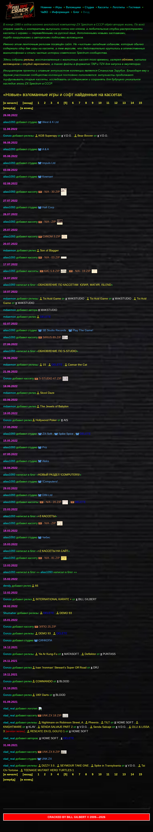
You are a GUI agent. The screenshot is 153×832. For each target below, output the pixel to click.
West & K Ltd (50, 122)
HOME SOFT (125, 722)
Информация (60, 12)
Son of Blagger (49, 250)
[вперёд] (9, 108)
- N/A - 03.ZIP (51, 257)
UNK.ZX (47, 758)
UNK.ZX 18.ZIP (51, 715)
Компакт (47, 176)
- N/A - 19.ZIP (81, 271)
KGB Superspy (47, 135)
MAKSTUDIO (76, 298)
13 (124, 102)
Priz (44, 447)
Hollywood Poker (46, 420)
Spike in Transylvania (107, 765)
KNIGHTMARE (12, 726)
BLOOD (64, 681)
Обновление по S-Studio (57, 351)
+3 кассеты (46, 516)
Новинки (46, 7)
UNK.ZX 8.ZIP (51, 751)
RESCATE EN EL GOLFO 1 (47, 731)
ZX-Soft (47, 433)
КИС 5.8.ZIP (52, 271)
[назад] (28, 102)
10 (100, 102)
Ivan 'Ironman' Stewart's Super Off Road (61, 667)
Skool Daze (47, 392)
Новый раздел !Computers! (59, 474)
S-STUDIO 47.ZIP (50, 378)
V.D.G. (68, 135)
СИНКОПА (45, 640)
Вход (86, 12)
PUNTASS (109, 653)
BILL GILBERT (87, 599)
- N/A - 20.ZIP (52, 502)
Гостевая (134, 7)
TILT (107, 722)
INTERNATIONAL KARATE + (54, 599)
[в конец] (26, 108)
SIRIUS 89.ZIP (52, 337)
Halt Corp (48, 207)
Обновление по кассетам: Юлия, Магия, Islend (74, 284)
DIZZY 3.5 (48, 765)
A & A (45, 149)
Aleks (45, 461)
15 (140, 102)
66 (36, 585)
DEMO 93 (66, 613)
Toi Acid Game (52, 298)
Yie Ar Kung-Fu (47, 653)
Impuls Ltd (48, 163)
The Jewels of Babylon (54, 406)
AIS (66, 420)
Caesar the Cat (77, 364)
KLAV (31, 726)
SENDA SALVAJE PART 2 (57, 726)
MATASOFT (71, 653)
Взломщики (73, 7)
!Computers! (50, 481)
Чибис (46, 537)
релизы (29, 59)
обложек (127, 59)
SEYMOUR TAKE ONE (74, 765)
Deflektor (90, 653)
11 (107, 102)
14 (132, 102)
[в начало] (10, 102)
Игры (58, 7)
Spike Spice (66, 433)
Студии (89, 7)
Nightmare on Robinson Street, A (62, 722)
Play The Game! (83, 330)
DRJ (96, 667)
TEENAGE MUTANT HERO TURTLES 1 (49, 770)
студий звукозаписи (36, 63)
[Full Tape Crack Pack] (20, 11)
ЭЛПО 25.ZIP (47, 626)
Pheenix (93, 722)
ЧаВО (44, 12)
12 (116, 102)
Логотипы (119, 7)
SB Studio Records (54, 330)
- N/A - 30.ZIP (51, 191)
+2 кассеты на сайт (53, 550)
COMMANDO (44, 681)
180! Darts (42, 694)
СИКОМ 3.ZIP (51, 236)
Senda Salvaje (102, 726)
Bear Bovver (85, 135)
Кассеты (103, 7)
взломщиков (11, 63)
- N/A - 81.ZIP (51, 557)
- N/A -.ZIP (49, 221)
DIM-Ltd (47, 495)
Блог (76, 12)
